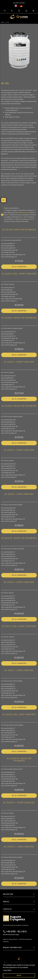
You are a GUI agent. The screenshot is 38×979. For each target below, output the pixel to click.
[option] (22, 6)
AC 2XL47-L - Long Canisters (19, 670)
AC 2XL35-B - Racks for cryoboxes (19, 406)
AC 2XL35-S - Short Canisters (19, 450)
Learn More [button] (7, 970)
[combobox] (16, 6)
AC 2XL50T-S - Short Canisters (19, 803)
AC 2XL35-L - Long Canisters (19, 494)
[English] (16, 6)
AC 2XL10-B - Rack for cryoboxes (19, 230)
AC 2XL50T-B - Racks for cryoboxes (19, 760)
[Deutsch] (22, 6)
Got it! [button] (19, 975)
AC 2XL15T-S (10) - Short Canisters (19, 274)
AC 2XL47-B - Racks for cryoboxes (19, 538)
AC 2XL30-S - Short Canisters (19, 362)
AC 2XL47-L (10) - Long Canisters (19, 714)
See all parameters (19, 267)
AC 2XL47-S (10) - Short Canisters (19, 626)
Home (2, 22)
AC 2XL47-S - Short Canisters (19, 582)
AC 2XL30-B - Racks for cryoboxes (19, 318)
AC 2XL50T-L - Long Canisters (19, 847)
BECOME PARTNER (19, 3)
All (3, 200)
